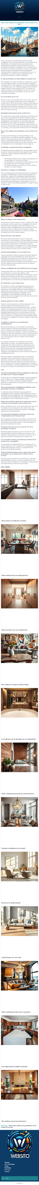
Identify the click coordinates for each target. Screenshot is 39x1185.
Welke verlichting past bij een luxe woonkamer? (16, 1012)
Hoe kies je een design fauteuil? (10, 903)
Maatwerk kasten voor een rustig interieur (14, 630)
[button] (19, 16)
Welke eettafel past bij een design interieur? (14, 575)
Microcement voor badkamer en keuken (13, 521)
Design (7, 1166)
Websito (7, 1162)
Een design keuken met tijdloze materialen (14, 1066)
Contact (7, 1171)
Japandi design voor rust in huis (11, 957)
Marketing (8, 1168)
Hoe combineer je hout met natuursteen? (13, 1121)
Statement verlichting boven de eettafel (13, 848)
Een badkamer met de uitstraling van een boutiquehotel (18, 739)
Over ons (7, 1169)
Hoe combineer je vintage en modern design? (15, 684)
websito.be (19, 1183)
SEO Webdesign (10, 1164)
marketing (4, 1125)
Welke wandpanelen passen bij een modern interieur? (17, 793)
